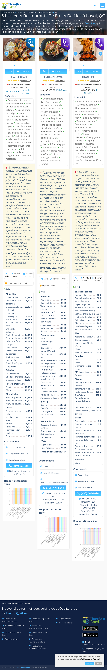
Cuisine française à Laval (11, 633)
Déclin (99, 664)
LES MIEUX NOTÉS (8, 12)
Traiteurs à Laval (65, 623)
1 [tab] (14, 65)
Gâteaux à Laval (11, 639)
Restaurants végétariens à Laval (37, 640)
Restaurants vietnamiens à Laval (37, 647)
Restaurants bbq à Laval (38, 633)
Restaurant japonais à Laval (39, 620)
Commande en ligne (17, 447)
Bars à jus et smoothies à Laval (9, 620)
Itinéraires (13, 91)
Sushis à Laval (64, 619)
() (25, 81)
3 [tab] (18, 65)
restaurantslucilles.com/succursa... (55, 482)
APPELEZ (14, 71)
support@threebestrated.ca (94, 644)
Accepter (89, 664)
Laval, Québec (17, 613)
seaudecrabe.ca (17, 460)
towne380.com (85, 487)
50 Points (90, 23)
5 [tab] (22, 65)
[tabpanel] (19, 54)
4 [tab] (20, 65)
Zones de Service (26, 91)
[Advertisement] (53, 582)
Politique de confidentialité (91, 659)
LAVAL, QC (21, 12)
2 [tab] (16, 65)
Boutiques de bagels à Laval (13, 626)
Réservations (48, 466)
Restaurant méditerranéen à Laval (38, 626)
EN (56, 12)
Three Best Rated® (22, 668)
